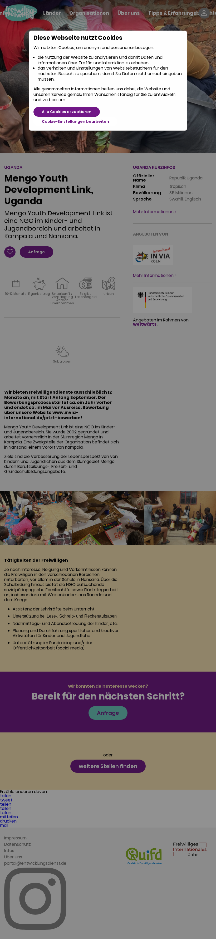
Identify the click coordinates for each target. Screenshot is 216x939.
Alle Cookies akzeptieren (66, 111)
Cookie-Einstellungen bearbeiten (75, 121)
